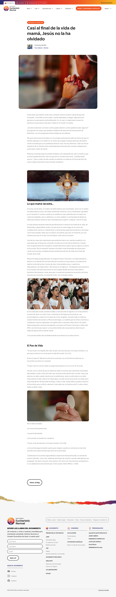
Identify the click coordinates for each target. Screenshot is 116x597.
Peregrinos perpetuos (97, 539)
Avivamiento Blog (51, 540)
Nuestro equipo (61, 520)
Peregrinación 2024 (95, 547)
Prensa (77, 520)
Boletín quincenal (50, 545)
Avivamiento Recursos (54, 557)
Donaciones (70, 520)
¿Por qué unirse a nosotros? (95, 543)
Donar (48, 573)
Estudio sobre (55, 554)
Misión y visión (51, 520)
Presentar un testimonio (55, 533)
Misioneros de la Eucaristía (53, 564)
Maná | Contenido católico (88, 8)
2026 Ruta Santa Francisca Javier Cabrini (98, 534)
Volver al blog (35, 482)
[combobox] (108, 8)
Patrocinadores (71, 536)
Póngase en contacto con (100, 520)
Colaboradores (51, 570)
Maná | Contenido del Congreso (76, 545)
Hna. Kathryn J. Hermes (41, 48)
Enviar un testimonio (86, 520)
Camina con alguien (51, 566)
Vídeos (48, 551)
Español (107, 8)
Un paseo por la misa (52, 542)
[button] (29, 8)
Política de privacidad (103, 590)
